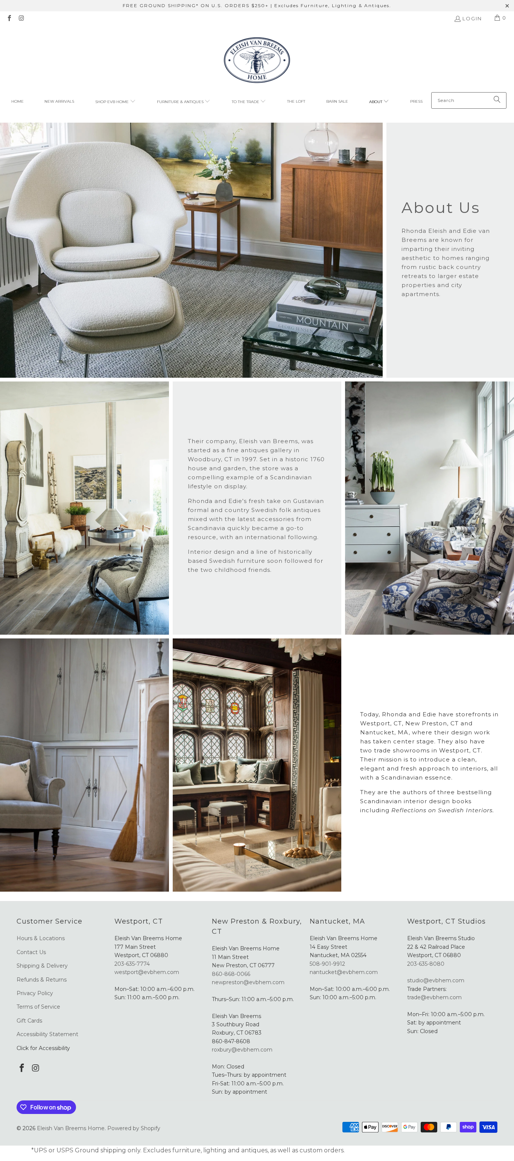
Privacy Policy (35, 993)
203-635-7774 (132, 963)
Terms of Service (38, 1006)
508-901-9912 (327, 963)
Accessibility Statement (47, 1034)
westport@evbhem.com (146, 972)
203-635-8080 (425, 963)
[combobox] (468, 100)
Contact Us (31, 952)
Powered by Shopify (133, 1128)
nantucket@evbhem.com (344, 972)
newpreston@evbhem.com (249, 982)
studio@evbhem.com (435, 980)
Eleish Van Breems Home (71, 1128)
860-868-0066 (231, 974)
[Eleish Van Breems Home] (257, 61)
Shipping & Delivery (42, 965)
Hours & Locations (41, 938)
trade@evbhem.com (434, 997)
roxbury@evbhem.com (242, 1049)
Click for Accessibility (43, 1048)
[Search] (497, 100)
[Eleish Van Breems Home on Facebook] (9, 19)
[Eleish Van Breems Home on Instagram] (21, 19)
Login (472, 18)
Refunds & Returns (42, 979)
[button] (115, 102)
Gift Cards (29, 1020)
